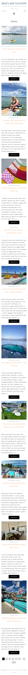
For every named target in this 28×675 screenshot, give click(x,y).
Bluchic (14, 672)
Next (14, 662)
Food (11, 46)
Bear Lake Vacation (14, 3)
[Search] (25, 11)
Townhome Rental (20, 46)
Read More (14, 78)
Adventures (5, 46)
